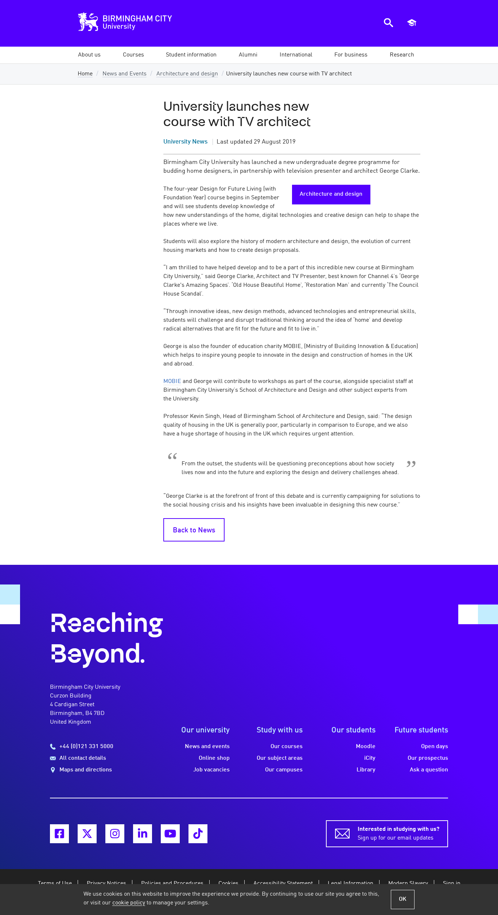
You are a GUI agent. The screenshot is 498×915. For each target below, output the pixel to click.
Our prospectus (428, 758)
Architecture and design (187, 74)
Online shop (214, 758)
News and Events (124, 74)
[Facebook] (59, 833)
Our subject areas (280, 758)
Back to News (194, 530)
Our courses (287, 747)
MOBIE (172, 381)
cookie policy (128, 903)
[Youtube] (170, 833)
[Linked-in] (142, 833)
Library (366, 770)
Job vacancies (211, 770)
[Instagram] (114, 833)
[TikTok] (197, 833)
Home (85, 74)
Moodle (366, 747)
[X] (87, 833)
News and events (207, 747)
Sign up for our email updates (398, 833)
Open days (434, 747)
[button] (89, 55)
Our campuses (284, 770)
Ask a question (429, 770)
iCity (370, 758)
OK (402, 899)
